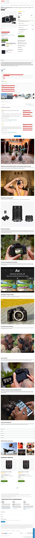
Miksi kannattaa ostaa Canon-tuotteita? (27, 509)
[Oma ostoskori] (31, 1)
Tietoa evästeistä (13, 530)
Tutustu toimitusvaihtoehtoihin (5, 508)
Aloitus (1, 5)
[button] (1, 28)
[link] (26, 21)
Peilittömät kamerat (7, 5)
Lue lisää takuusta (14, 508)
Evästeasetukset (18, 530)
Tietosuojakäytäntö (7, 530)
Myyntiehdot (2, 530)
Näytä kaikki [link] (19, 33)
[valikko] (33, 1)
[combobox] (17, 3)
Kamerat (4, 5)
